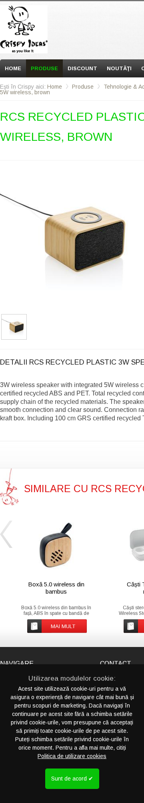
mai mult (63, 626)
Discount (82, 68)
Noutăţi (119, 68)
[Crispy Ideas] (24, 29)
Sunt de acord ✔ (72, 778)
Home (13, 68)
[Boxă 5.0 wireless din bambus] (56, 546)
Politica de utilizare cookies (72, 756)
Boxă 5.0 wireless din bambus (56, 588)
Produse (44, 68)
